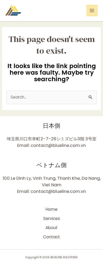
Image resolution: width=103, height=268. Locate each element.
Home (52, 209)
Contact (51, 237)
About (51, 227)
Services (51, 218)
